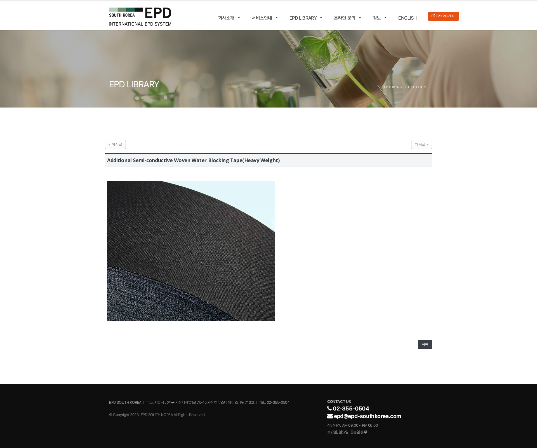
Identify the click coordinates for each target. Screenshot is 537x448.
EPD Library (303, 18)
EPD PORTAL (445, 16)
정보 (377, 18)
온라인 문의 (344, 18)
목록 (424, 344)
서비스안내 (262, 18)
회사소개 (226, 18)
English (407, 18)
